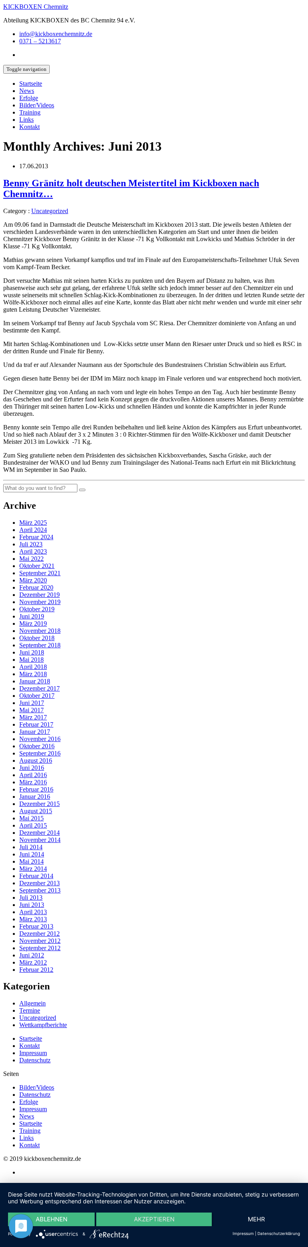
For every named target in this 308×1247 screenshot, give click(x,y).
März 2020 (33, 580)
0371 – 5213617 (40, 41)
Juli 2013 (31, 897)
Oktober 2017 (37, 695)
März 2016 (33, 782)
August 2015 (35, 811)
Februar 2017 (36, 724)
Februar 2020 (36, 587)
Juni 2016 (31, 767)
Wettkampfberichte (43, 1024)
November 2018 (40, 630)
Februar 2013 (36, 926)
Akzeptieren (154, 1219)
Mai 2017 (31, 710)
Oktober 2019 (37, 609)
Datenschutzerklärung (278, 1233)
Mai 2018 (31, 659)
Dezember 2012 (39, 933)
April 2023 (33, 551)
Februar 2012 (36, 969)
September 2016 (40, 753)
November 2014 (40, 839)
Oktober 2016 (37, 746)
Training (30, 112)
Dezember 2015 (39, 803)
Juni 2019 (31, 616)
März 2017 (33, 717)
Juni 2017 (31, 702)
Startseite (30, 83)
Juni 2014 (31, 854)
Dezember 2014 (39, 832)
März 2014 (33, 868)
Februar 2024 (36, 537)
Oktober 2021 (37, 565)
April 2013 (33, 912)
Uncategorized (49, 210)
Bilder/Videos (36, 105)
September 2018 (40, 645)
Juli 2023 (31, 544)
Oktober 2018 (37, 638)
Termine (29, 1010)
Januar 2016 (34, 796)
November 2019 (40, 601)
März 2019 (33, 623)
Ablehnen (51, 1219)
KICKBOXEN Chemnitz (35, 6)
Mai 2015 (31, 818)
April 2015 (33, 825)
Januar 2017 (34, 731)
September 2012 (40, 948)
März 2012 (33, 962)
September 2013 (40, 890)
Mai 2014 (31, 861)
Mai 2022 (31, 558)
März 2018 (33, 674)
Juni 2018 (31, 652)
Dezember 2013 (39, 883)
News (26, 90)
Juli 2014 (31, 847)
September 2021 (40, 573)
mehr (256, 1219)
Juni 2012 (31, 955)
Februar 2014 (36, 875)
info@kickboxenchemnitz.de (55, 33)
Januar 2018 (34, 681)
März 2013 (33, 919)
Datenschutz (35, 1060)
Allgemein (32, 1003)
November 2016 (40, 738)
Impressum (33, 1053)
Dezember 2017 (39, 688)
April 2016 (33, 775)
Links (26, 119)
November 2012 (40, 940)
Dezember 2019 (39, 594)
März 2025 (33, 522)
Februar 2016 (36, 789)
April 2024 (33, 529)
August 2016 (35, 760)
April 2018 (33, 666)
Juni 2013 (31, 904)
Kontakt (29, 126)
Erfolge (28, 98)
